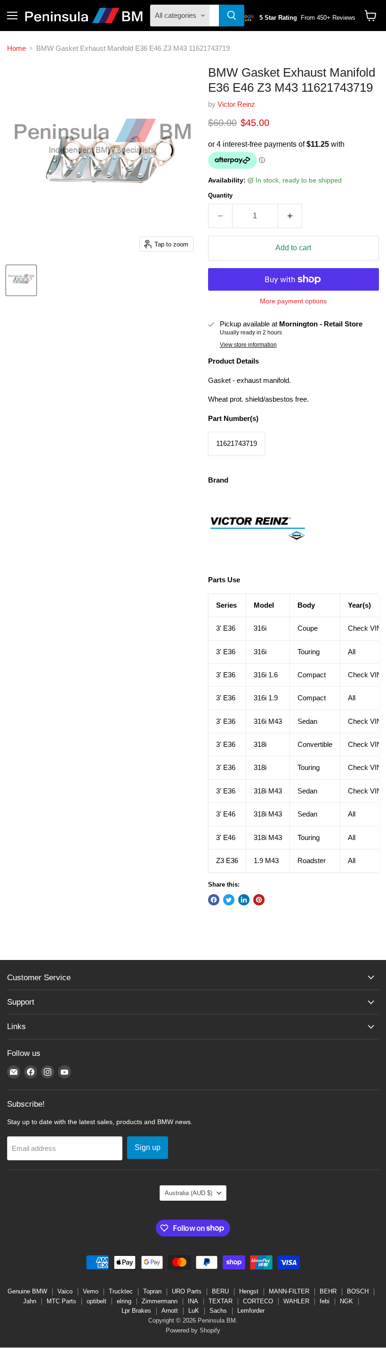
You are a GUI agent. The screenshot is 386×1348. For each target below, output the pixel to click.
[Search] (231, 15)
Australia (188, 1193)
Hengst (248, 1291)
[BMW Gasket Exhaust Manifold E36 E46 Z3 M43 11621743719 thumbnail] (21, 280)
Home (16, 48)
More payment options (293, 301)
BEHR (328, 1291)
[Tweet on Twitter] (228, 899)
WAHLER (296, 1301)
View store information (248, 344)
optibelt (96, 1301)
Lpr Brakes (136, 1310)
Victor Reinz (236, 104)
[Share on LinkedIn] (243, 899)
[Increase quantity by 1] (290, 216)
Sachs (218, 1310)
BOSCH (358, 1291)
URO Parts (186, 1291)
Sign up (148, 1147)
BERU (220, 1291)
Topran (152, 1291)
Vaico (64, 1291)
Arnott (169, 1310)
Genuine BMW (27, 1291)
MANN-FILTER (289, 1291)
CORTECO (258, 1301)
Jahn (29, 1301)
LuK (193, 1310)
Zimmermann (159, 1301)
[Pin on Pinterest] (259, 899)
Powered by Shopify (193, 1330)
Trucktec (121, 1291)
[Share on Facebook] (213, 899)
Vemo (90, 1291)
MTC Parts (61, 1301)
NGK (346, 1301)
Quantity (220, 195)
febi (325, 1301)
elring (124, 1301)
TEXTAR (221, 1301)
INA (193, 1301)
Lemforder (251, 1310)
